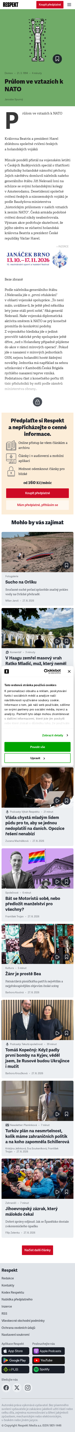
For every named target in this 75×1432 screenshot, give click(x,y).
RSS (4, 1314)
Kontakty (8, 1285)
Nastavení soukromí (15, 1335)
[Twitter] (17, 1391)
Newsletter (16, 1125)
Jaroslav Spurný (14, 99)
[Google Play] (15, 1360)
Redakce (8, 1278)
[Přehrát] (57, 641)
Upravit (35, 758)
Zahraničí (10, 1203)
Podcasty (15, 811)
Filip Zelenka (12, 1232)
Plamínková (30, 1125)
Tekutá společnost (32, 1044)
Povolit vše (37, 746)
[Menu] (69, 4)
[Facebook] (6, 1391)
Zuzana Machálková (16, 841)
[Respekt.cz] (10, 4)
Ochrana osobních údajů (18, 1328)
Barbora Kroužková (16, 1073)
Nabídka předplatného (17, 1299)
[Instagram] (27, 1391)
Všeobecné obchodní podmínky (23, 1321)
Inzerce (7, 1307)
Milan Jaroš (11, 600)
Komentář (15, 652)
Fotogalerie (11, 576)
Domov (9, 73)
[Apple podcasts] (48, 1351)
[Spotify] (48, 1369)
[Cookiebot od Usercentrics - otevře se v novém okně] (45, 671)
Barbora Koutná (14, 992)
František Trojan (14, 916)
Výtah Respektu (31, 811)
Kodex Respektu (13, 1293)
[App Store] (15, 1351)
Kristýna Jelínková (15, 1148)
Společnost (11, 892)
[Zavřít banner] (69, 671)
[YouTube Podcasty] (48, 1360)
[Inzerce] (37, 259)
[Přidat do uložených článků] (66, 565)
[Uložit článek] (57, 58)
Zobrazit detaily (52, 735)
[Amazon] (15, 1369)
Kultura (9, 968)
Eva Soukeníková (37, 1148)
